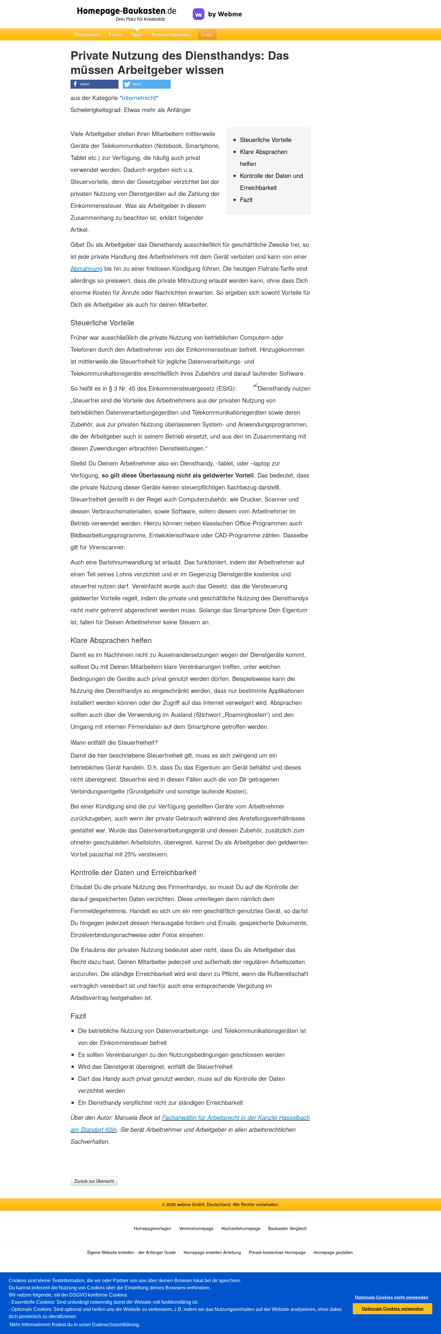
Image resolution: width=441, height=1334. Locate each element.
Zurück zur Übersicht (94, 1181)
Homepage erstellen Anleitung (212, 1252)
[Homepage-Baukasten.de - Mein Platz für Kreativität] (131, 14)
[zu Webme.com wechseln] (217, 9)
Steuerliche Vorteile (266, 139)
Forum (115, 34)
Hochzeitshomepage (240, 1228)
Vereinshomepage (196, 1228)
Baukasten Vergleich (287, 1228)
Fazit (246, 199)
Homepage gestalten (333, 1252)
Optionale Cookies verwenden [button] (393, 1308)
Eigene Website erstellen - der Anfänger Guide (131, 1252)
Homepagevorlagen (152, 1228)
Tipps (137, 34)
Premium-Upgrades (171, 34)
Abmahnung (86, 268)
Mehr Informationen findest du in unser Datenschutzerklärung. (75, 1324)
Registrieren (87, 34)
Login (207, 34)
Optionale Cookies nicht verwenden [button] (391, 1297)
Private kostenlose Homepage (277, 1252)
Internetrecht (139, 97)
